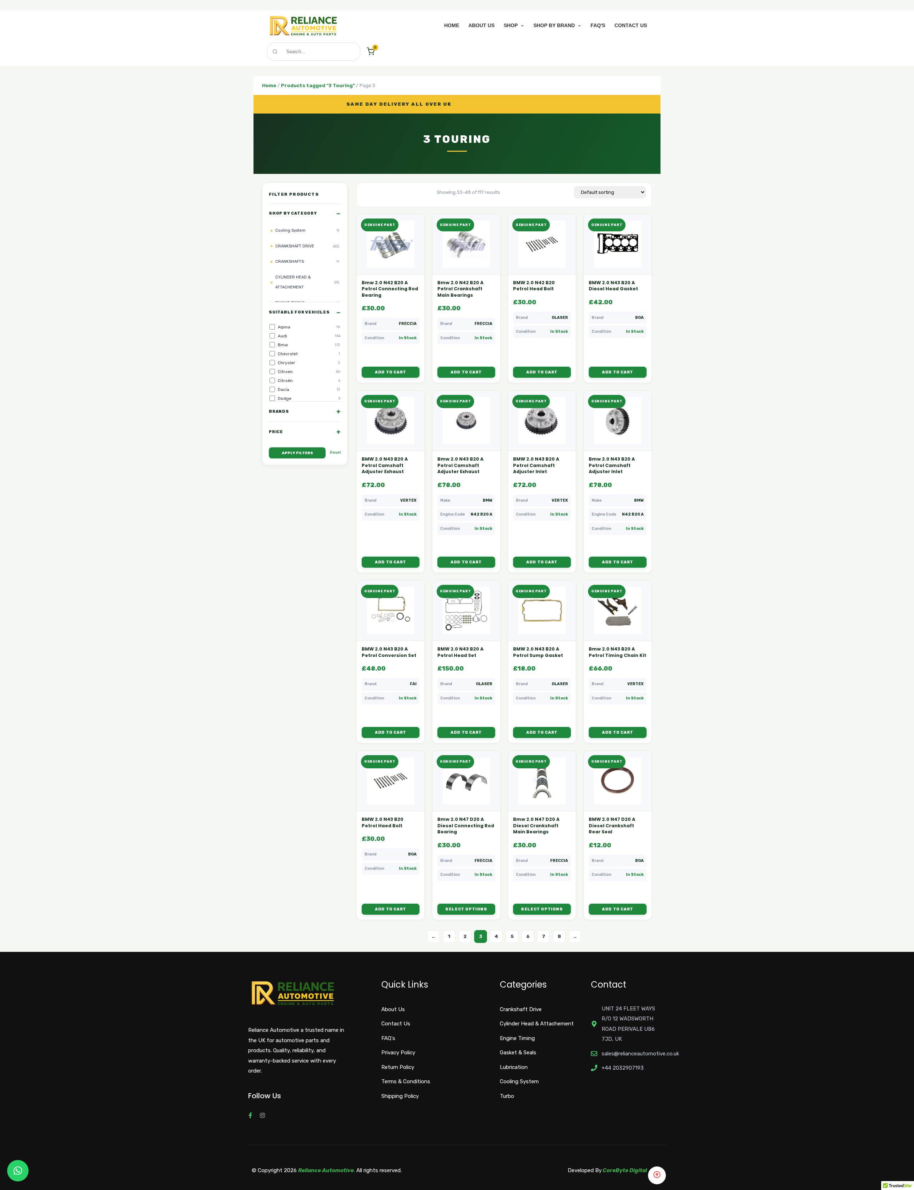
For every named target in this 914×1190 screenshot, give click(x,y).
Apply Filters (297, 452)
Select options (466, 909)
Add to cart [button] (390, 372)
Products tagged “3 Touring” (318, 85)
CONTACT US (630, 25)
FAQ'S (598, 25)
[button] (18, 1170)
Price (276, 432)
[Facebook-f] (250, 1115)
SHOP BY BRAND (554, 25)
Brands (279, 411)
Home (269, 85)
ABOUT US (481, 25)
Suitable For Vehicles (299, 312)
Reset (335, 452)
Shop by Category (293, 213)
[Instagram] (262, 1115)
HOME (451, 25)
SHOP (511, 25)
